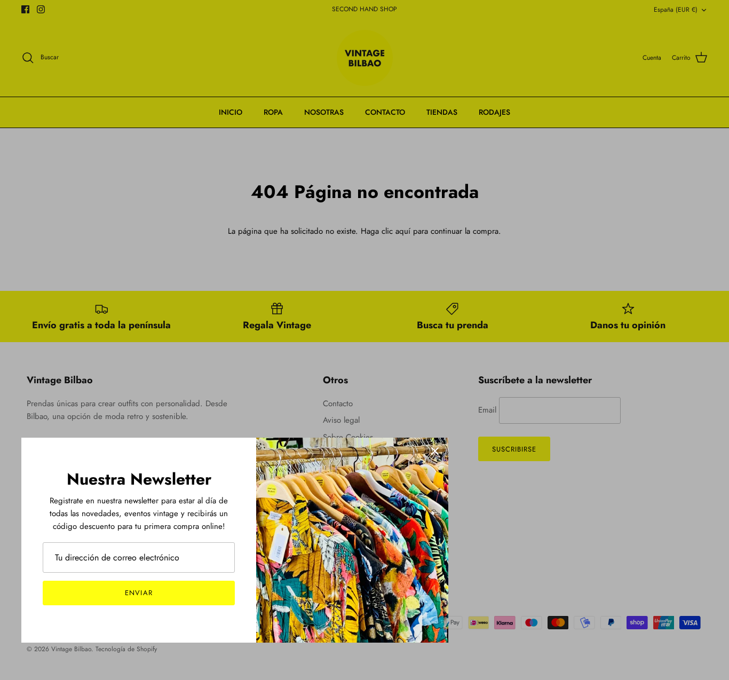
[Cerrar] (435, 451)
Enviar (138, 593)
